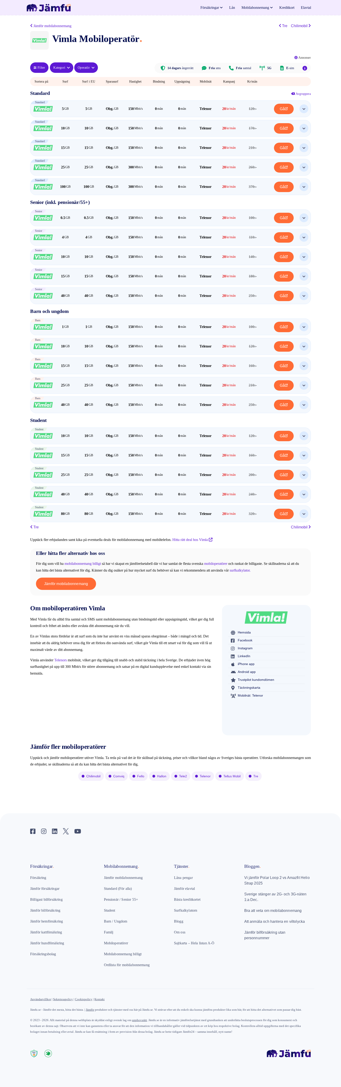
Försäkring (38, 878)
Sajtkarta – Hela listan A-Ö (194, 943)
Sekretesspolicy (63, 999)
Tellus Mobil (232, 776)
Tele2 (183, 776)
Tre (284, 26)
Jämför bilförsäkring (45, 910)
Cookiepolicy (83, 999)
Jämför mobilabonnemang (66, 584)
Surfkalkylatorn (185, 910)
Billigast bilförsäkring (46, 899)
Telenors (60, 660)
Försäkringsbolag (43, 954)
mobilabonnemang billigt (82, 564)
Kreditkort (286, 8)
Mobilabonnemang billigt (123, 954)
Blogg (178, 921)
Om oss (179, 932)
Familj (108, 932)
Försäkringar (209, 8)
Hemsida (244, 632)
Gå (282, 109)
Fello (140, 776)
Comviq (118, 776)
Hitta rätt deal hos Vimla (190, 540)
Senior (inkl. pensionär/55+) (60, 202)
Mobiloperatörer (116, 943)
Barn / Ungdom (115, 921)
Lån (232, 8)
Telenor (205, 776)
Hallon (161, 776)
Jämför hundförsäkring (47, 943)
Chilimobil (300, 26)
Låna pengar (183, 878)
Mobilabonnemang (255, 8)
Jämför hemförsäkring (46, 921)
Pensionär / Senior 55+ (121, 899)
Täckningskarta (249, 687)
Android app (247, 672)
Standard (40, 93)
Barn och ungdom (49, 311)
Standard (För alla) (118, 889)
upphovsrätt (139, 1020)
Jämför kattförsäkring (46, 932)
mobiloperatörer (215, 564)
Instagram (245, 648)
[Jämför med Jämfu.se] (289, 1046)
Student (38, 420)
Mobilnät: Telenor (250, 695)
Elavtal (306, 8)
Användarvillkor (40, 999)
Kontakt (99, 999)
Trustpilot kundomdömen (256, 680)
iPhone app (246, 664)
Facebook (245, 640)
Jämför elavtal (184, 889)
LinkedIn (244, 656)
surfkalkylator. (240, 570)
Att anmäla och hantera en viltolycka (274, 921)
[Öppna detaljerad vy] (303, 108)
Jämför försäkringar (44, 889)
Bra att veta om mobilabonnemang (273, 911)
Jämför (90, 1009)
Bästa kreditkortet (187, 899)
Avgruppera (303, 94)
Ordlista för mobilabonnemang (127, 965)
